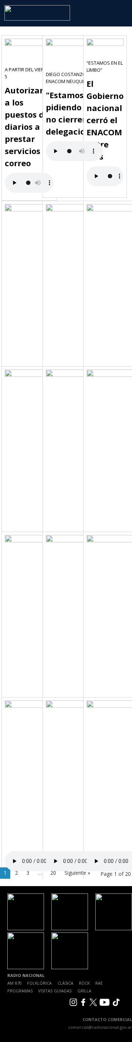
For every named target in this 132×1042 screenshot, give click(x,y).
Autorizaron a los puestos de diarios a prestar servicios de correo (29, 126)
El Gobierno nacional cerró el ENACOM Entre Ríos (105, 120)
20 (53, 872)
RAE (99, 983)
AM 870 (14, 983)
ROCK (84, 983)
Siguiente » (77, 872)
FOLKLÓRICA (39, 983)
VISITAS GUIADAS (55, 990)
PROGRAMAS (20, 990)
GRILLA (84, 990)
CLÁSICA (65, 983)
